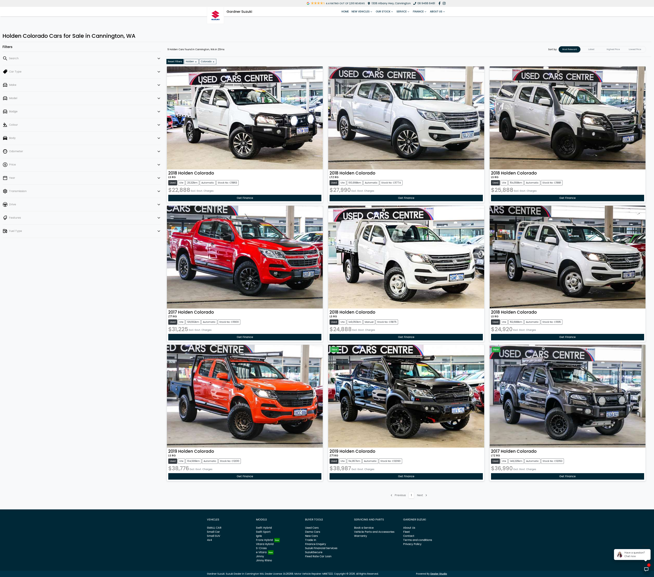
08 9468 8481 (426, 3)
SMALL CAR (214, 528)
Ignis (259, 536)
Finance (418, 11)
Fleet (406, 532)
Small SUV (213, 536)
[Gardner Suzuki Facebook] (440, 3)
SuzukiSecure (313, 552)
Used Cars (312, 528)
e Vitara (261, 552)
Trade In (310, 540)
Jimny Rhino (264, 560)
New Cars (311, 536)
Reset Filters (175, 61)
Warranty (360, 536)
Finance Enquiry (315, 544)
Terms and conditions (417, 540)
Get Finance (245, 198)
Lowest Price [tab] (635, 49)
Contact (408, 536)
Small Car (213, 532)
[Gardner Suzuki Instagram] (444, 3)
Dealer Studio (438, 573)
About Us (436, 11)
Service (401, 11)
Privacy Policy (412, 544)
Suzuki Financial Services (321, 548)
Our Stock (383, 11)
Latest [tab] (591, 49)
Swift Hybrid (264, 528)
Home (345, 11)
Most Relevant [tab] (569, 49)
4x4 (209, 540)
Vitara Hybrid (265, 544)
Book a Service (364, 528)
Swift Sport (263, 532)
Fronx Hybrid (264, 540)
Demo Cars (312, 532)
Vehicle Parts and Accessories (374, 532)
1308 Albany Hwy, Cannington (391, 3)
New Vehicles (361, 11)
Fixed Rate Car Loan (318, 556)
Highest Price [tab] (613, 49)
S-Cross (261, 548)
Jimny (260, 556)
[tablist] (602, 49)
